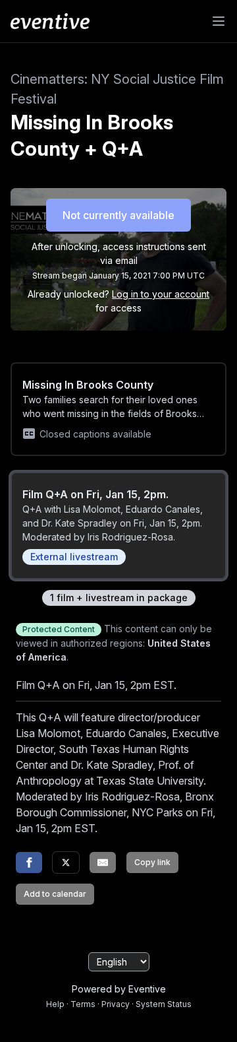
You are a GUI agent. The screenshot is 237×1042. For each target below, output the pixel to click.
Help (55, 1004)
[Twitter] (66, 862)
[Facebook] (29, 862)
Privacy (115, 1004)
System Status (164, 1004)
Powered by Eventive (119, 988)
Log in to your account (160, 294)
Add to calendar (55, 894)
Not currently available (118, 215)
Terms (82, 1004)
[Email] (103, 862)
